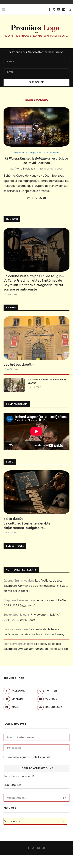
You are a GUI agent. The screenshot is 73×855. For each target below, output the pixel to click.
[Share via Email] (44, 198)
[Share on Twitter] (36, 198)
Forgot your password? (19, 776)
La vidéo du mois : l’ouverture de (47, 381)
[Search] (69, 9)
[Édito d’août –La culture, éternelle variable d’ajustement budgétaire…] (36, 492)
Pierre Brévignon (25, 168)
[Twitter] (53, 9)
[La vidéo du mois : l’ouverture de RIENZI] (14, 385)
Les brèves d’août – (19, 364)
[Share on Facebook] (32, 198)
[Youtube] (58, 9)
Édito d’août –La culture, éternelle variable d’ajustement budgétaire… (27, 523)
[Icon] (36, 126)
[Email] (63, 9)
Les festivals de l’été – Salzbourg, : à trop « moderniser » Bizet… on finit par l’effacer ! (36, 586)
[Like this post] (28, 198)
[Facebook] (49, 9)
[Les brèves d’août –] (36, 338)
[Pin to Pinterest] (41, 198)
